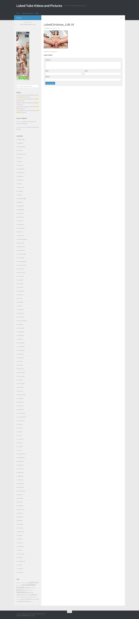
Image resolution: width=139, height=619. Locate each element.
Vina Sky (20, 565)
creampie (27, 588)
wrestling (31, 601)
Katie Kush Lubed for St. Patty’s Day (24, 103)
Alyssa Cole (20, 187)
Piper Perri (20, 513)
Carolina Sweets (22, 254)
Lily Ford (20, 435)
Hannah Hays (21, 317)
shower (23, 599)
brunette (20, 587)
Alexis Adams (21, 169)
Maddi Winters (21, 457)
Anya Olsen (20, 221)
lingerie (31, 592)
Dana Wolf (20, 287)
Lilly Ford (20, 431)
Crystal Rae (20, 280)
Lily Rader (20, 446)
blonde (25, 585)
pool (23, 597)
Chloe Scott (20, 276)
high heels (27, 592)
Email (86, 71)
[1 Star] (44, 51)
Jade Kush (20, 339)
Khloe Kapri (20, 387)
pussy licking (30, 597)
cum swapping (32, 587)
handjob (31, 590)
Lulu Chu (20, 450)
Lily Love (20, 443)
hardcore (20, 592)
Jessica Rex (20, 354)
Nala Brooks (21, 487)
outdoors (33, 594)
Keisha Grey (21, 369)
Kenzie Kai (20, 380)
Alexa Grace (21, 165)
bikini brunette (19, 585)
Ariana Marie (21, 224)
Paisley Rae (20, 506)
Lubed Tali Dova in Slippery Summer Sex (26, 106)
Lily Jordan (20, 439)
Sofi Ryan (20, 539)
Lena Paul (20, 428)
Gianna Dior (21, 309)
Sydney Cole (21, 546)
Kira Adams (20, 398)
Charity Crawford (22, 265)
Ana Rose (20, 195)
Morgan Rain (21, 483)
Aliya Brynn (20, 176)
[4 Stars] (47, 51)
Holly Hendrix (21, 328)
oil (25, 595)
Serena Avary (21, 531)
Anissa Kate (20, 213)
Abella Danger (21, 139)
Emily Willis (20, 302)
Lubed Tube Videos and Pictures (39, 6)
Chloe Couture (21, 272)
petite (21, 597)
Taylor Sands (21, 554)
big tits (32, 582)
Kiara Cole (20, 391)
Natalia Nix (20, 494)
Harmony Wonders (22, 320)
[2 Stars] (45, 51)
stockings (36, 599)
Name (47, 71)
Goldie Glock (21, 313)
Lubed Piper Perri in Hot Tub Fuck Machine (26, 110)
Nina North (20, 498)
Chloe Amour (21, 269)
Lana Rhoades (21, 413)
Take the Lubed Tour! (27, 13)
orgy (29, 595)
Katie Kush (20, 365)
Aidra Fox (20, 158)
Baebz (37, 13)
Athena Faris (21, 235)
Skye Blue (20, 535)
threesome (22, 601)
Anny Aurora (21, 217)
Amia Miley (20, 191)
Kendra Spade (21, 372)
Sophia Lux (20, 543)
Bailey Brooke (21, 246)
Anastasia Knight (22, 198)
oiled (27, 595)
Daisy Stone (21, 283)
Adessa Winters (21, 146)
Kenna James (21, 376)
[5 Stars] (48, 51)
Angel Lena (20, 202)
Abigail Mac (20, 143)
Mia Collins (20, 480)
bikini (37, 582)
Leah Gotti (20, 424)
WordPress (25, 615)
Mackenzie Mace (22, 454)
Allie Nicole (20, 180)
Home (18, 13)
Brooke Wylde (21, 250)
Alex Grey (20, 161)
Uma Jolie (20, 557)
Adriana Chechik (22, 154)
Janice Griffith (21, 343)
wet (28, 601)
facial (18, 589)
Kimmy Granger (21, 394)
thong (17, 601)
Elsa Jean (20, 298)
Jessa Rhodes (21, 346)
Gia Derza (20, 306)
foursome (28, 590)
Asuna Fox (20, 232)
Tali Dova (20, 550)
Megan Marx (21, 472)
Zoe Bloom (20, 572)
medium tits (20, 595)
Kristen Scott (21, 402)
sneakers (32, 599)
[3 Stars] (46, 51)
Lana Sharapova (22, 417)
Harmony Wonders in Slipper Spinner (25, 99)
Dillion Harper (21, 291)
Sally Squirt (20, 524)
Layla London (21, 420)
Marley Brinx (21, 461)
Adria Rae (20, 150)
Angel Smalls (21, 206)
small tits (28, 599)
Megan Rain (21, 476)
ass (21, 582)
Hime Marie (20, 324)
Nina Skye (20, 502)
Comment (48, 60)
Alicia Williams (21, 172)
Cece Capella (21, 258)
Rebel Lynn (20, 517)
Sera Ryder (20, 528)
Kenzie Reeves (21, 383)
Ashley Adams (21, 228)
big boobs (27, 582)
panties (17, 597)
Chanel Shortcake (22, 261)
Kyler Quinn (20, 406)
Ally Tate (20, 184)
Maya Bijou (20, 465)
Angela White (21, 209)
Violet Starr (20, 568)
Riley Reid (20, 520)
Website (47, 76)
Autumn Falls (21, 243)
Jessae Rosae (21, 350)
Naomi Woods (21, 491)
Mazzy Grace (21, 469)
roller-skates (18, 599)
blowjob (32, 584)
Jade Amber (21, 335)
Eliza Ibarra (20, 295)
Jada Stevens (21, 332)
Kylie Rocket (21, 409)
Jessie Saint (20, 357)
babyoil (24, 582)
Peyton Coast (21, 509)
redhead (35, 597)
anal (17, 582)
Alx (34, 615)
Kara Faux (20, 361)
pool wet (26, 597)
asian (20, 582)
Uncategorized (21, 561)
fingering (23, 590)
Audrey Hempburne (22, 239)
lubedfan (47, 28)
